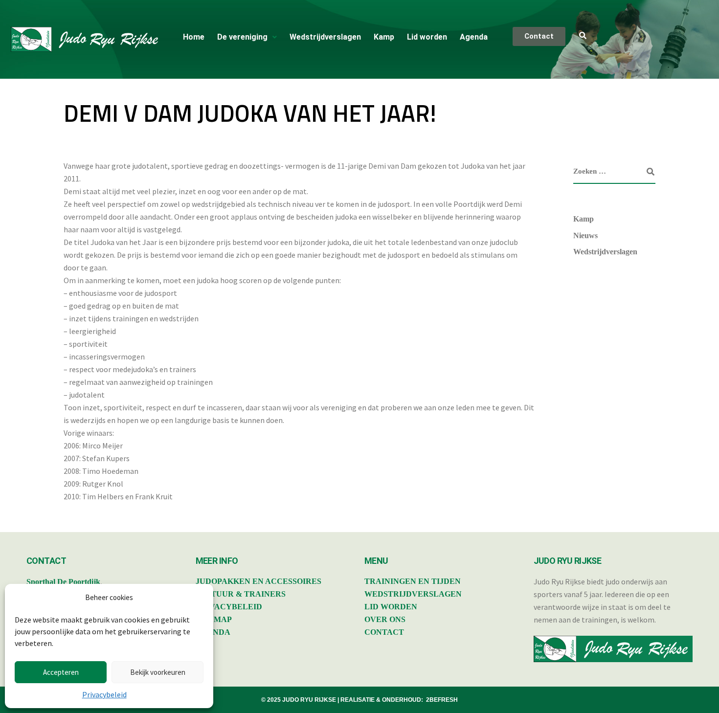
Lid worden (427, 37)
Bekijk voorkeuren (157, 672)
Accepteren (61, 672)
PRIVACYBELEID (229, 606)
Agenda (474, 37)
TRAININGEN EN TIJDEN (412, 581)
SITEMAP (214, 619)
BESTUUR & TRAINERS (241, 594)
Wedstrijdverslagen (325, 37)
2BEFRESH (442, 699)
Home (193, 37)
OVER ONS (384, 619)
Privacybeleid (104, 694)
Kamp (384, 37)
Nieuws (585, 235)
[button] (247, 37)
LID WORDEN (390, 606)
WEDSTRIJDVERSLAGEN (413, 594)
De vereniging (242, 37)
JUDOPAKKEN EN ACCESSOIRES (258, 581)
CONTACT (384, 632)
